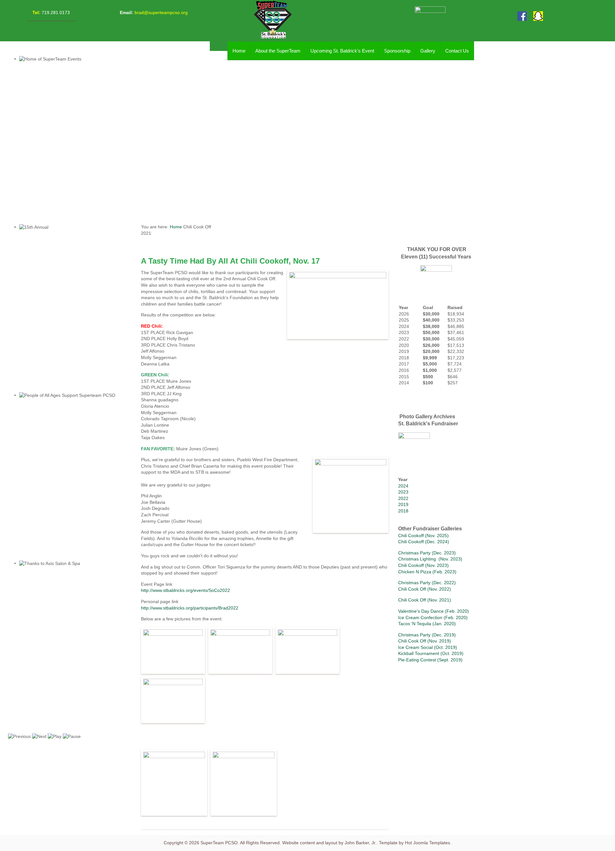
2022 (403, 498)
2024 (403, 485)
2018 (403, 510)
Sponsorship (397, 50)
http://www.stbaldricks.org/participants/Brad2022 (189, 607)
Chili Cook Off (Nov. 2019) (424, 640)
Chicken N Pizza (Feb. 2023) (427, 571)
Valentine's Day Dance (421, 611)
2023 (403, 492)
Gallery (427, 50)
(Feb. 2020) (456, 611)
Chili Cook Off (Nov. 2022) (424, 589)
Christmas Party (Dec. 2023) (427, 552)
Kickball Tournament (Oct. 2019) (430, 653)
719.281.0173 (55, 12)
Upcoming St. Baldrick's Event (342, 50)
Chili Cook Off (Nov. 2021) (424, 599)
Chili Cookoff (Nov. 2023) (423, 565)
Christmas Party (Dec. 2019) (427, 634)
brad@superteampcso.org (161, 12)
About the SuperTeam (277, 50)
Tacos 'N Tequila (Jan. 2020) (427, 623)
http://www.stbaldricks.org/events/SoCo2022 (185, 590)
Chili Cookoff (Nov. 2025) (423, 535)
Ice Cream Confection (420, 617)
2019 (403, 504)
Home (239, 50)
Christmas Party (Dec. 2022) (427, 582)
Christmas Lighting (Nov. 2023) (430, 558)
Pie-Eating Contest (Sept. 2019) (430, 659)
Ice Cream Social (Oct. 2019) (427, 647)
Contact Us (457, 50)
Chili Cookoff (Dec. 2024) (423, 541)
